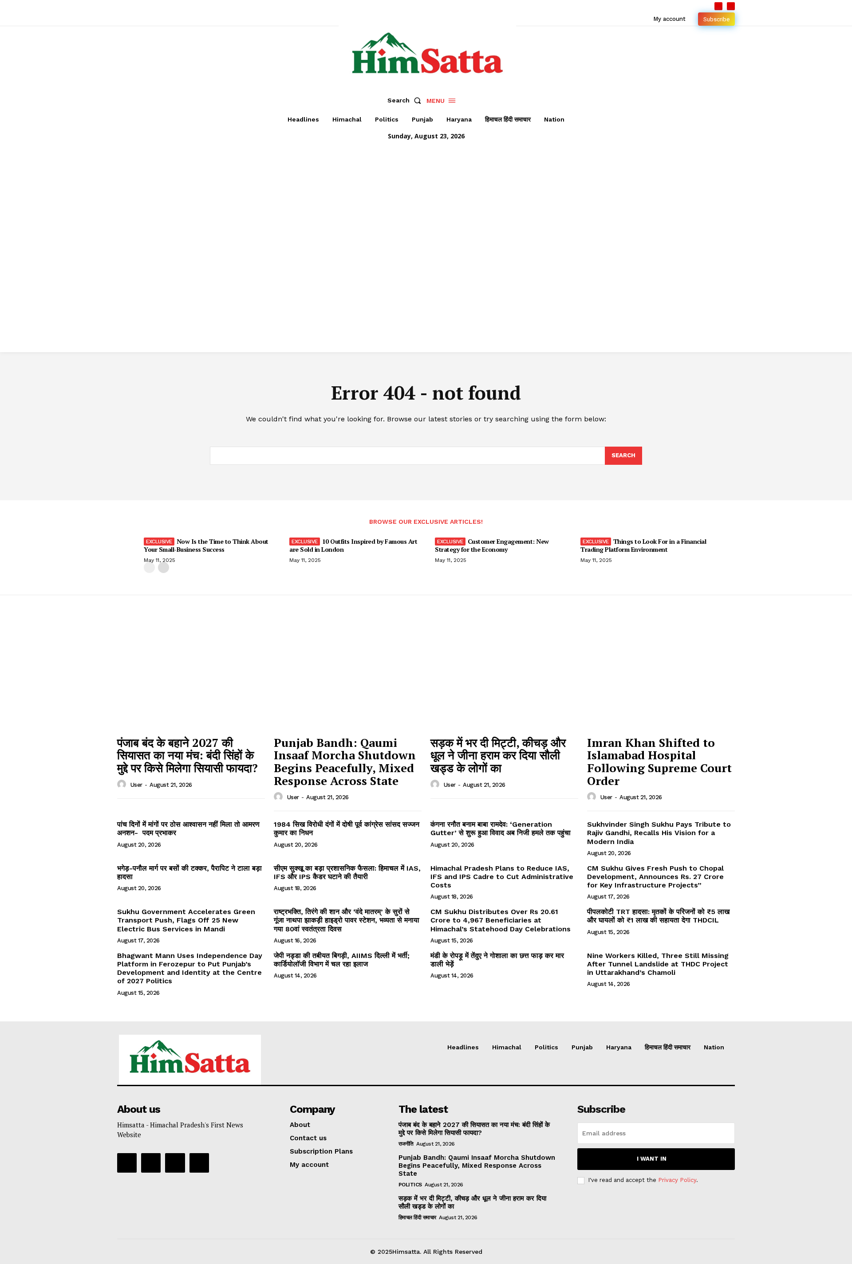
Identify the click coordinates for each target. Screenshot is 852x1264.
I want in (652, 1158)
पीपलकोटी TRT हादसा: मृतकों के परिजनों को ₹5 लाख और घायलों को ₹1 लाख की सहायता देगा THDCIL (658, 915)
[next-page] (163, 567)
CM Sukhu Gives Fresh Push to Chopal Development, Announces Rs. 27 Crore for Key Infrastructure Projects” (655, 876)
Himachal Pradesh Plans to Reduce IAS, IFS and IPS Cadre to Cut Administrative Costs (501, 876)
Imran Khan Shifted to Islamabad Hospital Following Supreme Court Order (659, 761)
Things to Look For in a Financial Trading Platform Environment (643, 545)
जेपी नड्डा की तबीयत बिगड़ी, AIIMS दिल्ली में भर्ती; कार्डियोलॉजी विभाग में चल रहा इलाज (342, 959)
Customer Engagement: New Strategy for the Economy (492, 545)
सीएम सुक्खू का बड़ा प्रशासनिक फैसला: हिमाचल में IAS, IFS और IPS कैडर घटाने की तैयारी (347, 872)
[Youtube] (731, 6)
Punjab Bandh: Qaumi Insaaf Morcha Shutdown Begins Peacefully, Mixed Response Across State (345, 761)
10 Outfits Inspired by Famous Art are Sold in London (353, 545)
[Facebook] (718, 6)
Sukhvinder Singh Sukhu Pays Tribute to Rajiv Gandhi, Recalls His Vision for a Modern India (659, 832)
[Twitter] (175, 1163)
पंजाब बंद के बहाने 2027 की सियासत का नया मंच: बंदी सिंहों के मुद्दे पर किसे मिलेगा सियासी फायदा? (187, 755)
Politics (410, 1185)
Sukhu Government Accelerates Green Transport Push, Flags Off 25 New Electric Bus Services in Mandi (186, 920)
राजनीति (406, 1144)
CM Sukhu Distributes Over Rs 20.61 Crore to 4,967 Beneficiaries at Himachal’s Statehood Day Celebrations (500, 920)
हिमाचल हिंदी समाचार (417, 1217)
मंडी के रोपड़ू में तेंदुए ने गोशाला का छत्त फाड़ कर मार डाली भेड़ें (497, 959)
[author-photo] (123, 784)
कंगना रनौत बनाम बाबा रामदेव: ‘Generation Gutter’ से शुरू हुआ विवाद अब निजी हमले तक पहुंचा (500, 828)
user (136, 784)
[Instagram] (151, 1163)
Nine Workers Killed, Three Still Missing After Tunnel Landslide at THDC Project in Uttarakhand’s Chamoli (658, 964)
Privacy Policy (677, 1180)
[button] (406, 100)
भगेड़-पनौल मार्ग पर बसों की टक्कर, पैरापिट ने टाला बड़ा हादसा (189, 872)
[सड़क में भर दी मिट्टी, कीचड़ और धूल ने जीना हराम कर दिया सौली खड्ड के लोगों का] (504, 675)
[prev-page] (149, 567)
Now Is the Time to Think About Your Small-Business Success (206, 545)
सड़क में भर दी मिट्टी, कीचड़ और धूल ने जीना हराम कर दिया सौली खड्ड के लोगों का (498, 755)
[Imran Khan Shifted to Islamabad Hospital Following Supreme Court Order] (661, 675)
